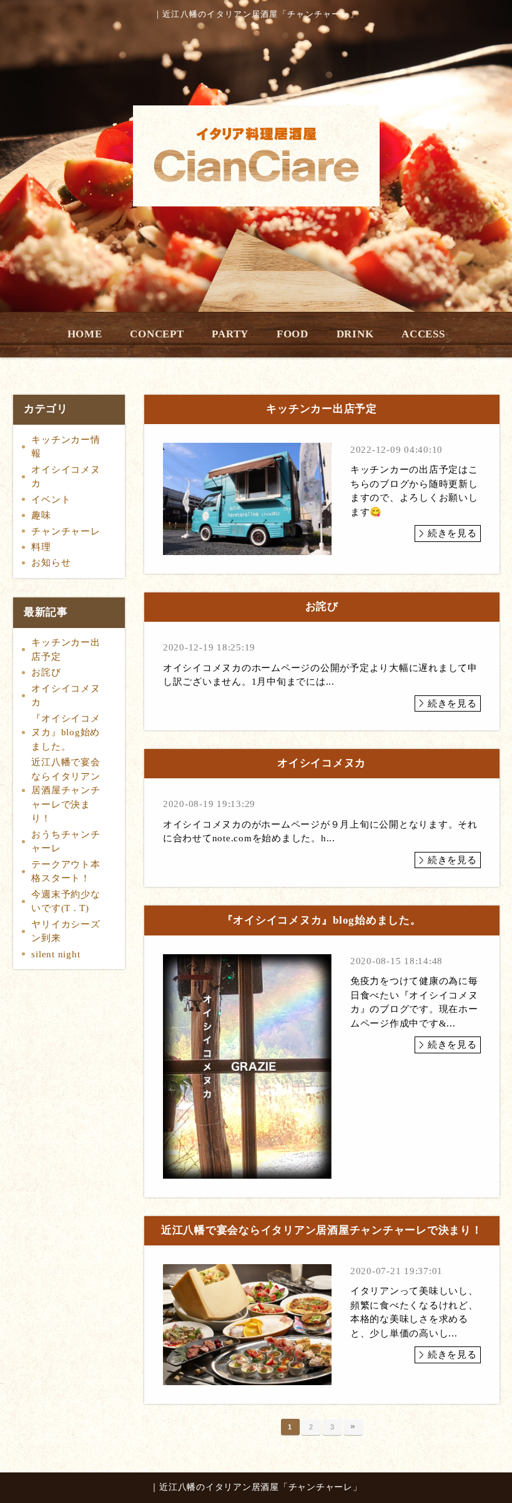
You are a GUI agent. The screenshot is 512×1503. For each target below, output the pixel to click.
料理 (41, 547)
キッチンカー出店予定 (65, 649)
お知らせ (51, 563)
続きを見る (452, 533)
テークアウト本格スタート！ (65, 871)
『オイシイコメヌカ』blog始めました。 (65, 732)
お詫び (46, 672)
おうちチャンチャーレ (65, 841)
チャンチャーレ (65, 531)
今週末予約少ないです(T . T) (65, 901)
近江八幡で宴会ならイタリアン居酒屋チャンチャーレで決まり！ (65, 790)
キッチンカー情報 (65, 447)
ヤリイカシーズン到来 (65, 931)
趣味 (41, 515)
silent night (55, 954)
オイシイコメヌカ (65, 477)
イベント (51, 500)
